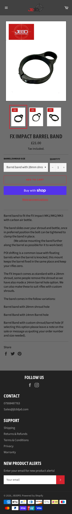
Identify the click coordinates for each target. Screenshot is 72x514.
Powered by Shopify (32, 495)
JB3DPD (16, 495)
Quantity (55, 159)
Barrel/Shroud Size (14, 158)
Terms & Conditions (16, 440)
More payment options (35, 199)
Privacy (8, 446)
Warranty (10, 452)
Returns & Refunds (15, 434)
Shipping (9, 428)
